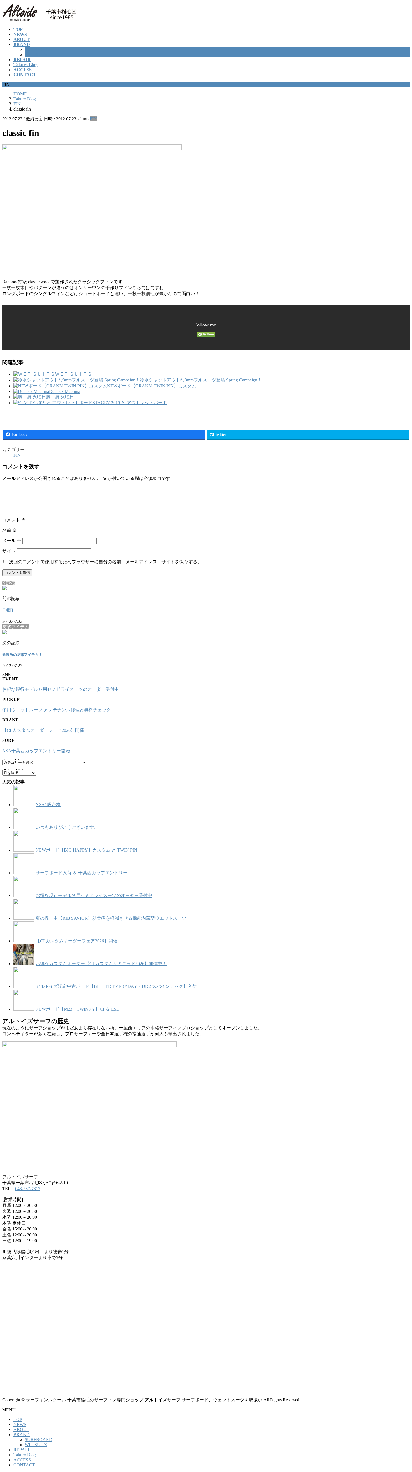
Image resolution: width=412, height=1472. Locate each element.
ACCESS (22, 1459)
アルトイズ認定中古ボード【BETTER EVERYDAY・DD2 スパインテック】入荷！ (118, 986)
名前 (9, 530)
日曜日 (7, 610)
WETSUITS (36, 54)
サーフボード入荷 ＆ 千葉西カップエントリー (82, 872)
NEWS (19, 1424)
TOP (17, 1419)
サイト (9, 551)
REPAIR (21, 1449)
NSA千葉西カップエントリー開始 (36, 750)
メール (11, 540)
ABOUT (21, 1429)
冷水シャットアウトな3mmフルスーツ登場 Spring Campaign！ (201, 380)
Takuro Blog (24, 1454)
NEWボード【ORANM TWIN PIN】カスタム (151, 385)
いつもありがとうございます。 (67, 827)
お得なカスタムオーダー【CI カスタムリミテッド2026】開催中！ (101, 963)
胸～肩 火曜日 (60, 396)
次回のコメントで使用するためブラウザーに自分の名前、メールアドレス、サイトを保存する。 (105, 561)
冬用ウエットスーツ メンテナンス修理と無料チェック (56, 709)
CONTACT (24, 1464)
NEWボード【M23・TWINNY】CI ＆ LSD (78, 1009)
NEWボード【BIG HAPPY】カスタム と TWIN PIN (86, 850)
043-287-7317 (27, 1188)
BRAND (21, 1434)
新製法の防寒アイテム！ (22, 654)
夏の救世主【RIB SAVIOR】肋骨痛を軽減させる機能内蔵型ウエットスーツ (111, 918)
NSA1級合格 (48, 804)
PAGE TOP (398, 1422)
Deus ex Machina (64, 391)
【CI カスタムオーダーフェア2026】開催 (43, 730)
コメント (14, 520)
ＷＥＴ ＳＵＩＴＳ (73, 374)
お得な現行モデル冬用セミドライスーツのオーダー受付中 (60, 689)
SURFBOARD (38, 49)
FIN (93, 118)
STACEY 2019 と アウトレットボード (129, 402)
